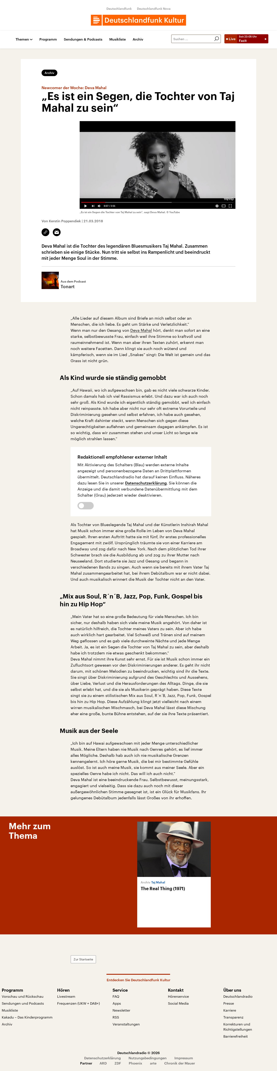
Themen (22, 39)
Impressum (183, 1058)
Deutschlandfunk (119, 8)
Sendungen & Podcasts (83, 39)
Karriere (229, 1010)
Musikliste (117, 39)
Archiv (138, 39)
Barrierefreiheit (235, 1036)
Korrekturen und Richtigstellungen (237, 1026)
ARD (103, 1063)
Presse (228, 1003)
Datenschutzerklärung (146, 483)
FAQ (116, 996)
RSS (116, 1017)
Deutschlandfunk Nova (154, 8)
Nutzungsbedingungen (148, 1058)
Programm (48, 39)
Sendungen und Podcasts (23, 1003)
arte (153, 1063)
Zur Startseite (83, 959)
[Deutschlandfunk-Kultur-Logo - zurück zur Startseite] (138, 20)
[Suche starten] (217, 39)
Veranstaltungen (126, 1024)
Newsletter (121, 1010)
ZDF (117, 1063)
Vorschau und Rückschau (22, 996)
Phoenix (135, 1063)
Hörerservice (178, 996)
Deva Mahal (141, 330)
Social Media (178, 1003)
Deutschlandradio (238, 996)
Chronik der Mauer (179, 1063)
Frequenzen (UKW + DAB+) (78, 1003)
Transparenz (233, 1017)
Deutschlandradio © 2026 (138, 1053)
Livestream (66, 996)
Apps (117, 1003)
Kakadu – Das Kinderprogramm (27, 1017)
